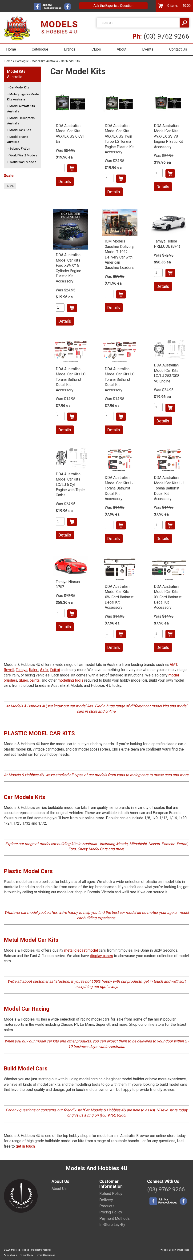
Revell (9, 670)
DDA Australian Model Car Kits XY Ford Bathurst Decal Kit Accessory (167, 597)
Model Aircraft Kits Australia (21, 108)
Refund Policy (110, 1193)
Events (147, 49)
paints (35, 680)
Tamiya (21, 670)
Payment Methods (114, 1218)
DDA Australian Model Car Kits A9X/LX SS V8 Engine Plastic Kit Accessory (168, 136)
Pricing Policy (110, 1212)
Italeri (33, 670)
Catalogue (40, 49)
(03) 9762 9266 (160, 36)
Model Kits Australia (45, 61)
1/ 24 (10, 186)
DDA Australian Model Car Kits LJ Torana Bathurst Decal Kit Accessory (119, 488)
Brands (70, 49)
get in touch (25, 1146)
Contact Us (178, 49)
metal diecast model (81, 950)
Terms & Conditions (45, 1255)
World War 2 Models (23, 155)
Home (11, 49)
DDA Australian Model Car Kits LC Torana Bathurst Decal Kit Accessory (70, 379)
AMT (173, 664)
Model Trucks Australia (17, 139)
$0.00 (186, 6)
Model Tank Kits (20, 130)
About (121, 49)
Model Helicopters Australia (21, 120)
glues (23, 680)
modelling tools (70, 680)
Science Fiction (19, 148)
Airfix (44, 670)
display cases (101, 956)
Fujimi (55, 670)
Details (64, 181)
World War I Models (22, 162)
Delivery (106, 1200)
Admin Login (10, 1255)
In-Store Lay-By (112, 1224)
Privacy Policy (26, 1255)
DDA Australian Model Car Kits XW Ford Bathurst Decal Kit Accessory (119, 597)
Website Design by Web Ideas (175, 1250)
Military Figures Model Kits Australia (23, 96)
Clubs (96, 49)
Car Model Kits (70, 61)
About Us (59, 1188)
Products (106, 1206)
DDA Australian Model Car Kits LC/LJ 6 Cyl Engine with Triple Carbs (70, 484)
